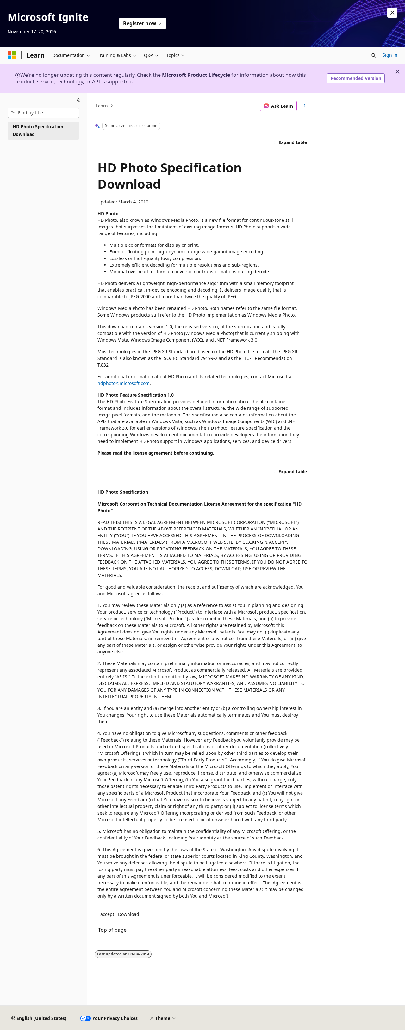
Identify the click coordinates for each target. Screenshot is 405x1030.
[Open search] (373, 55)
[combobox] (43, 113)
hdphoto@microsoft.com (123, 383)
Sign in (390, 55)
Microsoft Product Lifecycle (196, 74)
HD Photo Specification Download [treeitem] (38, 130)
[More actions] (304, 106)
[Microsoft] (12, 55)
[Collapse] (78, 100)
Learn (102, 106)
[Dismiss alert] (392, 13)
